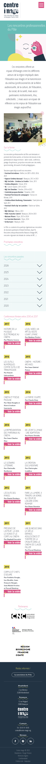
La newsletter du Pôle (23, 675)
